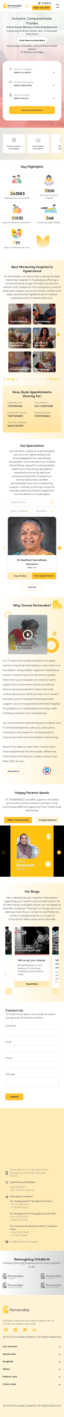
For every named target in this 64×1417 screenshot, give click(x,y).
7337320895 (15, 416)
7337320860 (42, 416)
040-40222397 (17, 1187)
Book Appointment (44, 576)
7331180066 (14, 406)
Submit (14, 1096)
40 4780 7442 (21, 1232)
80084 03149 (21, 1207)
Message (10, 1074)
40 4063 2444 (21, 1204)
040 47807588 (43, 406)
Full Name (10, 1026)
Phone (8, 1058)
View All (32, 587)
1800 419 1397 (41, 7)
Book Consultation (32, 110)
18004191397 (15, 425)
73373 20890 (21, 1235)
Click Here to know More (32, 40)
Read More (13, 771)
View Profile (20, 576)
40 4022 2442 (21, 1216)
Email (8, 1042)
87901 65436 (21, 1220)
